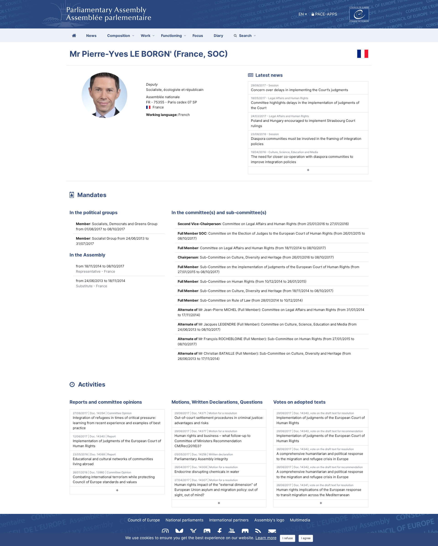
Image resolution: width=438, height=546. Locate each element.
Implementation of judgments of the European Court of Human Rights (117, 441)
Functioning (171, 35)
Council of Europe (144, 520)
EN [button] (301, 14)
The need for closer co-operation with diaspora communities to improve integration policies (302, 157)
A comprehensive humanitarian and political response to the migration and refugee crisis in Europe (319, 454)
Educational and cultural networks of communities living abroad (113, 459)
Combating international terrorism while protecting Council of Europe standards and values (114, 477)
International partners (229, 520)
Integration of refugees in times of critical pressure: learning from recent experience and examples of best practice (116, 420)
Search (245, 35)
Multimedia (300, 520)
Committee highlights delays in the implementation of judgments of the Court (305, 103)
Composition (118, 35)
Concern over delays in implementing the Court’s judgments (299, 88)
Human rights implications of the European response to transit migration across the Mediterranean (318, 490)
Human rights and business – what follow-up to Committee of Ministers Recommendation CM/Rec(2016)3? (212, 438)
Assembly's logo (269, 520)
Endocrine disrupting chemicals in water (207, 469)
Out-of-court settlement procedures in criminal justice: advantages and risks (219, 418)
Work (145, 35)
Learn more (266, 538)
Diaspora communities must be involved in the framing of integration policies (306, 139)
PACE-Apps (326, 14)
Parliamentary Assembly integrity (204, 457)
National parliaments (184, 520)
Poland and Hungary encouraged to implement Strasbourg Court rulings (303, 121)
